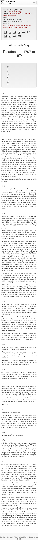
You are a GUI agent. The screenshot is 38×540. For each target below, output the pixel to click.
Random (3, 537)
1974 (8, 84)
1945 (8, 81)
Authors (20, 537)
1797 (8, 66)
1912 (8, 68)
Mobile (19, 539)
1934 (8, 79)
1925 (8, 76)
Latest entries (33, 537)
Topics (26, 537)
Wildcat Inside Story (15, 12)
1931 (8, 78)
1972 (8, 83)
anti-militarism (13, 14)
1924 (8, 74)
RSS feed (10, 537)
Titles (15, 537)
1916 (8, 71)
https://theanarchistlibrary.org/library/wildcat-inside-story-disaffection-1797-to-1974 (17, 26)
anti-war (20, 14)
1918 (8, 73)
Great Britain (28, 14)
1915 (8, 69)
